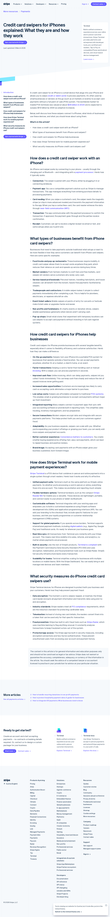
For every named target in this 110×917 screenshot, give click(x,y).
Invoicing (33, 823)
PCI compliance (79, 606)
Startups (60, 787)
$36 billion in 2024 (76, 104)
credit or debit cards (56, 95)
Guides (86, 784)
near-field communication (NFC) (54, 208)
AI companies (62, 823)
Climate (33, 802)
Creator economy (63, 826)
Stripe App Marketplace (65, 864)
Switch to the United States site (67, 912)
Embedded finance (64, 799)
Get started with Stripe (14, 42)
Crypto (32, 808)
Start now (9, 751)
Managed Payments (37, 832)
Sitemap (86, 810)
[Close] (105, 905)
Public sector (61, 850)
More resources (10, 11)
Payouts (33, 841)
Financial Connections (38, 817)
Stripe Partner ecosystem (66, 867)
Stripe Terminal (37, 473)
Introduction (8, 92)
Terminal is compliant (87, 544)
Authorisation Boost (37, 790)
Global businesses (63, 805)
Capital (32, 796)
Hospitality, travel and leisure (67, 835)
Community (87, 793)
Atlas (32, 787)
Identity (33, 820)
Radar (32, 844)
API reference (62, 882)
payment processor (84, 172)
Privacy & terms (89, 799)
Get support (87, 845)
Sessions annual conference (93, 796)
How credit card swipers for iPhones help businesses (14, 112)
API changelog (62, 888)
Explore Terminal (63, 750)
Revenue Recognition (38, 847)
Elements (33, 814)
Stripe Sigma (35, 850)
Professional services (65, 847)
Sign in (84, 4)
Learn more (87, 59)
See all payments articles (13, 699)
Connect (33, 805)
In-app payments (63, 808)
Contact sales (98, 4)
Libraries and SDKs (64, 891)
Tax (31, 853)
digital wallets (76, 526)
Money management (64, 814)
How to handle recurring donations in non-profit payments (56, 694)
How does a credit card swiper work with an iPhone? (14, 97)
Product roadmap (89, 825)
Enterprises (61, 784)
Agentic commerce (64, 790)
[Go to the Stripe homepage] (6, 780)
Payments (25, 11)
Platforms (60, 817)
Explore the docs (90, 750)
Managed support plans (92, 849)
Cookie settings (89, 813)
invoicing (37, 370)
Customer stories (89, 787)
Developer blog (62, 897)
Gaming (59, 832)
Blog (85, 790)
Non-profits (61, 844)
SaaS (58, 820)
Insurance (60, 838)
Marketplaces (62, 811)
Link (31, 829)
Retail (59, 853)
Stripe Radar (92, 622)
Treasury (33, 859)
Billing (32, 793)
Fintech (59, 829)
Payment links (35, 835)
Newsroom (87, 831)
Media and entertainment (66, 841)
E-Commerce (61, 796)
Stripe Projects (62, 894)
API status (60, 885)
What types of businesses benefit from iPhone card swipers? (13, 104)
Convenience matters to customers (76, 437)
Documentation (62, 879)
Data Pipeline (35, 811)
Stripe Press (87, 834)
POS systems (97, 394)
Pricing (63, 4)
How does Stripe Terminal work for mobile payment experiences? (13, 119)
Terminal (33, 856)
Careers (86, 828)
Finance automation (64, 802)
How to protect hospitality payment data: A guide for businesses (58, 697)
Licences (86, 807)
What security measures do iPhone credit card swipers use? (14, 128)
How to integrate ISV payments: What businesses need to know (58, 700)
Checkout (33, 799)
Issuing (32, 826)
